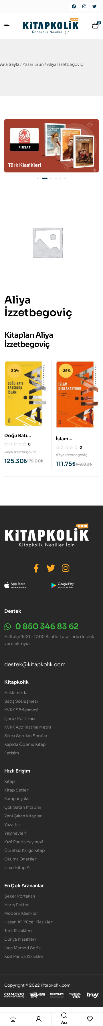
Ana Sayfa (9, 64)
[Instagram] (84, 6)
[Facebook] (74, 6)
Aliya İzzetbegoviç (20, 452)
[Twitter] (94, 6)
